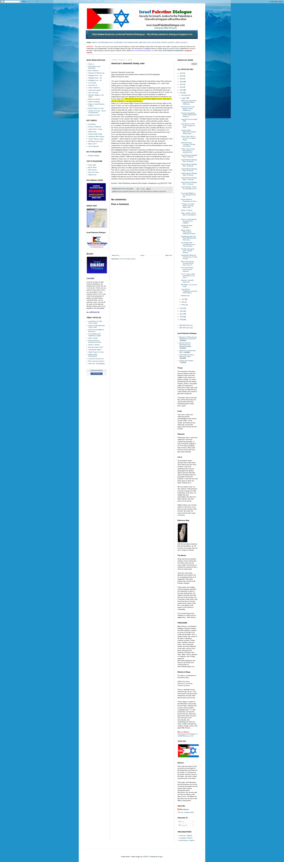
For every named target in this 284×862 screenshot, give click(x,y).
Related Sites (185, 295)
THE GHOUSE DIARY (131, 42)
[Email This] (141, 189)
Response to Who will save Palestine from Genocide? (188, 338)
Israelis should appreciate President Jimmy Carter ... (188, 131)
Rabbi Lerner (92, 175)
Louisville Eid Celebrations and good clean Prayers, (189, 291)
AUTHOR (101, 42)
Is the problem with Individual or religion (94, 334)
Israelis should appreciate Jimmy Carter (96, 326)
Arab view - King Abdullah (96, 363)
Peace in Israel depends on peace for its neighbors (189, 221)
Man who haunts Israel (95, 347)
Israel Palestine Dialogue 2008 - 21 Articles (189, 178)
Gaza (137, 191)
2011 (181, 314)
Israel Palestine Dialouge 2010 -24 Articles (189, 169)
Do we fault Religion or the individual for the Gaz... (188, 194)
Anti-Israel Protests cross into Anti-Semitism (187, 269)
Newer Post (115, 255)
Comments (184, 825)
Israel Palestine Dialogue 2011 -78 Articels (189, 165)
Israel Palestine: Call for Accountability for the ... (188, 188)
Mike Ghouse (148, 191)
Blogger (160, 856)
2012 (181, 311)
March (184, 305)
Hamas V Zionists (94, 345)
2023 (181, 76)
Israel (141, 191)
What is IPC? (92, 144)
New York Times (93, 172)
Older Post (168, 255)
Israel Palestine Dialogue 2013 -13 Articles (189, 156)
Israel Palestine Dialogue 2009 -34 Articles (189, 174)
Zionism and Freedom (186, 361)
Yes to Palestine (93, 146)
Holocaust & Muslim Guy (96, 73)
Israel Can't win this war (96, 359)
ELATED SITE (145, 42)
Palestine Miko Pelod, (95, 134)
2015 (181, 90)
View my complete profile (186, 812)
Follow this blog (96, 373)
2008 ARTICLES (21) (186, 325)
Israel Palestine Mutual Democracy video (186, 355)
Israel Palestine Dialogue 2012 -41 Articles (189, 160)
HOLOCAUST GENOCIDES (114, 42)
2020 (181, 79)
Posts (182, 822)
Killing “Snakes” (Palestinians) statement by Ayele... (188, 231)
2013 (181, 308)
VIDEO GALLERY (181, 42)
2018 (181, 81)
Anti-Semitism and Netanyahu (94, 67)
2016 (181, 87)
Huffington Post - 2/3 (95, 75)
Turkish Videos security (96, 139)
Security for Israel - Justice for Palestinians (97, 111)
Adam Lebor (92, 165)
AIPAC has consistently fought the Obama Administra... (188, 102)
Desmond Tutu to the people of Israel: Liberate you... (188, 108)
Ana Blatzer (92, 124)
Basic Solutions (93, 70)
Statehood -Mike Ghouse (96, 136)
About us (91, 64)
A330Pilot (146, 856)
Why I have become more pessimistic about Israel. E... (187, 263)
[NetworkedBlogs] (96, 370)
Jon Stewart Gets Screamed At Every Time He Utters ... (188, 244)
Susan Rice (162, 191)
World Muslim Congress (187, 840)
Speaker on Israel (94, 115)
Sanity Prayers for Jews (96, 108)
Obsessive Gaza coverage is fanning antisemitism (188, 144)
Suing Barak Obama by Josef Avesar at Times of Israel (189, 256)
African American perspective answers (95, 341)
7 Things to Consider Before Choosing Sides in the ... (187, 205)
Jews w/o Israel (93, 92)
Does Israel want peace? (96, 361)
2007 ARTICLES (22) (186, 328)
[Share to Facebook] (148, 189)
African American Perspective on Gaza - (189, 200)
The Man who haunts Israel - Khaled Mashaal (187, 250)
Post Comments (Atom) (127, 259)
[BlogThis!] (143, 189)
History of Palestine (94, 127)
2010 (181, 317)
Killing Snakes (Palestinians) (93, 355)
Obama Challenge (94, 102)
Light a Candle (93, 338)
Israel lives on (92, 85)
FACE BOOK (156, 42)
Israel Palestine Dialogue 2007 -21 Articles (189, 183)
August (184, 98)
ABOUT (94, 42)
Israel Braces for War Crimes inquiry (95, 322)
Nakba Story (92, 131)
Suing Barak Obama (94, 349)
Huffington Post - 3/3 (95, 80)
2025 (181, 73)
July (183, 299)
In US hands (92, 83)
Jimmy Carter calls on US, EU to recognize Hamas (188, 138)
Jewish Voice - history (95, 129)
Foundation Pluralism (186, 838)
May (183, 302)
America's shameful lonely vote (126, 191)
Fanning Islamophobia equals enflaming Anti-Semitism (189, 114)
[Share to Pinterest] (150, 189)
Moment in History (94, 99)
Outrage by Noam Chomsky (186, 226)
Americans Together (185, 835)
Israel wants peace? (94, 90)
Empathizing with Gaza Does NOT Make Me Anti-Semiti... (188, 238)
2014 (181, 93)
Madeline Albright (93, 155)
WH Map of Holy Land (95, 141)
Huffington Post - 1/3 (95, 78)
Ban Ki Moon (92, 167)
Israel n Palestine (94, 88)
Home (142, 255)
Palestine (155, 191)
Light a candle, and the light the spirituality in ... (188, 214)
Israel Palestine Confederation (173, 50)
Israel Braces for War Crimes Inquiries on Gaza (188, 125)
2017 (181, 84)
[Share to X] (145, 189)
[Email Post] (137, 188)
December (185, 95)
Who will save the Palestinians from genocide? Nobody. (185, 344)
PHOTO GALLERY (168, 42)
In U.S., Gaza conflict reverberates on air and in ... (188, 275)
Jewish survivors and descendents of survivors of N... (188, 150)
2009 (181, 319)
